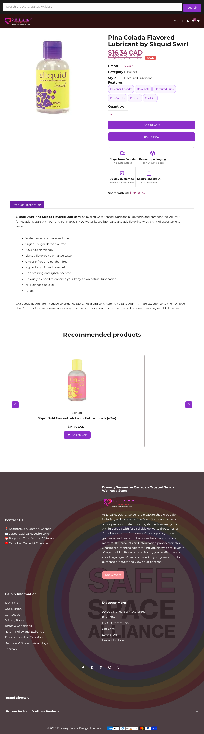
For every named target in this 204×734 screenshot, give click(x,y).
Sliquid (128, 66)
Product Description (27, 205)
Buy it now (151, 136)
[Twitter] (83, 668)
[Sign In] (187, 21)
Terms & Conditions (18, 626)
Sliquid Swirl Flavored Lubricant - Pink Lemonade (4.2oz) (77, 418)
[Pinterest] (101, 668)
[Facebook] (92, 668)
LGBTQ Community (115, 623)
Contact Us (12, 614)
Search (192, 7)
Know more (113, 575)
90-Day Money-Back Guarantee (123, 611)
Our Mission (13, 609)
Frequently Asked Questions (24, 637)
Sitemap (11, 649)
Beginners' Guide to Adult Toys (26, 643)
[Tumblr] (118, 668)
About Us (11, 603)
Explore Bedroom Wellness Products (32, 711)
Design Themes (90, 728)
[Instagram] (110, 668)
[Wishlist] (198, 21)
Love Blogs (110, 634)
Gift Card (108, 629)
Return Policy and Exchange (24, 631)
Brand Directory (17, 697)
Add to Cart (80, 435)
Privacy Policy (15, 620)
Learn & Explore (113, 640)
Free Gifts (109, 617)
